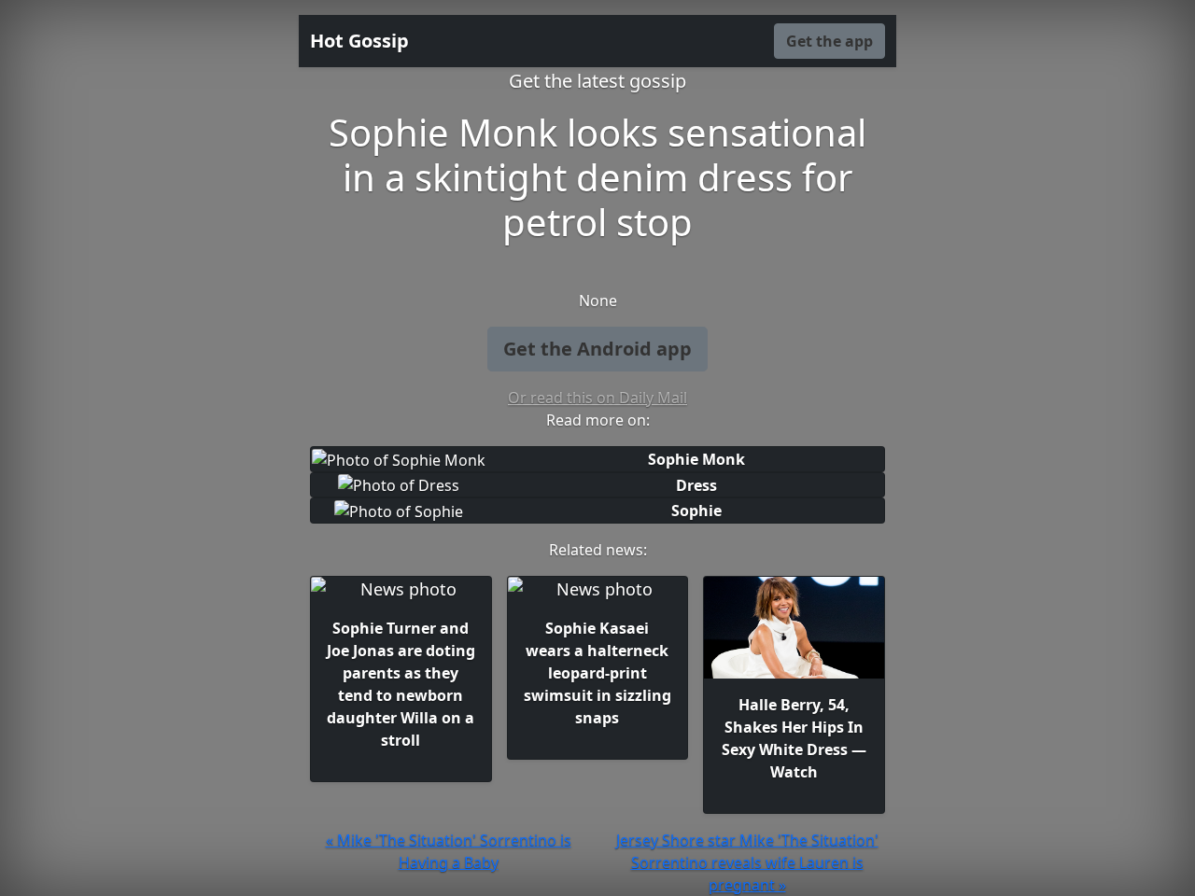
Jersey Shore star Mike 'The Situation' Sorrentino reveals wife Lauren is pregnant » (747, 862)
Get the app (829, 41)
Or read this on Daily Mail (597, 397)
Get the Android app (597, 348)
